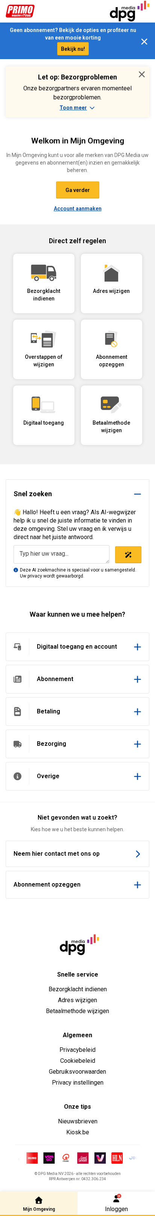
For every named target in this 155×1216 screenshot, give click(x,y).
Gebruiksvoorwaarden (77, 1071)
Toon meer (73, 108)
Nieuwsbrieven (77, 1121)
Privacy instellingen (77, 1082)
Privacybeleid (77, 1049)
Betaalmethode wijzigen (77, 1011)
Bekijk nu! (73, 49)
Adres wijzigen (77, 1000)
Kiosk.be (77, 1132)
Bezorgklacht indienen (78, 989)
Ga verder (77, 190)
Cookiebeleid (77, 1060)
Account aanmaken (78, 209)
